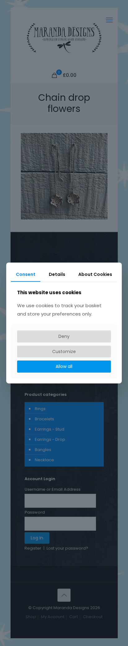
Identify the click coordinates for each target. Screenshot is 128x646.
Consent (25, 274)
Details (57, 274)
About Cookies (95, 274)
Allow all (64, 366)
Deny (64, 336)
